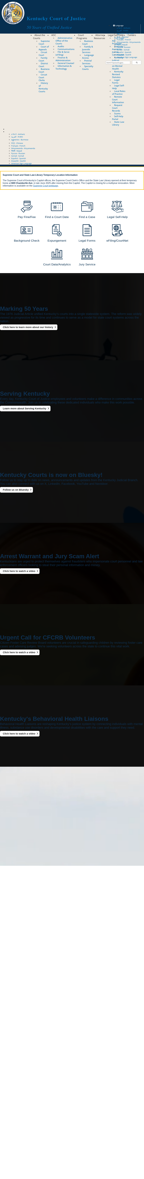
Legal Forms (116, 81)
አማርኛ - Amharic (123, 28)
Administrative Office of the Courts (64, 41)
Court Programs (81, 37)
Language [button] (119, 25)
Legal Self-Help (116, 35)
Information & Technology (64, 67)
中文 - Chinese (17, 143)
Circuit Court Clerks (43, 77)
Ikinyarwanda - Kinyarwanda (128, 42)
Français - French (124, 39)
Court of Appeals (44, 48)
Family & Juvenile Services (87, 49)
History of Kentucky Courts (43, 87)
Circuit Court (43, 53)
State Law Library (118, 123)
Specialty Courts (87, 67)
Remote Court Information (118, 99)
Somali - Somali (123, 49)
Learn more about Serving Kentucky (24, 408)
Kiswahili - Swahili (124, 54)
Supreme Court (44, 42)
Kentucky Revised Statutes (117, 74)
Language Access (88, 56)
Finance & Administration (63, 59)
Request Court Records (117, 108)
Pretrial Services (87, 62)
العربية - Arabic (122, 30)
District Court (43, 65)
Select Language (12, 131)
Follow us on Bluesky (16, 489)
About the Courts (39, 37)
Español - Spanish (124, 52)
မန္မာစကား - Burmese (125, 33)
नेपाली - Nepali (122, 44)
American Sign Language (127, 57)
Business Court (44, 70)
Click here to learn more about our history (28, 327)
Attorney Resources (99, 37)
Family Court (43, 59)
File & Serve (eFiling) (62, 53)
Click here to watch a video (19, 571)
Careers (132, 35)
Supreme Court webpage (45, 186)
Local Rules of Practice (118, 92)
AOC (53, 35)
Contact (9, 129)
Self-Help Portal (117, 117)
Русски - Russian (123, 47)
